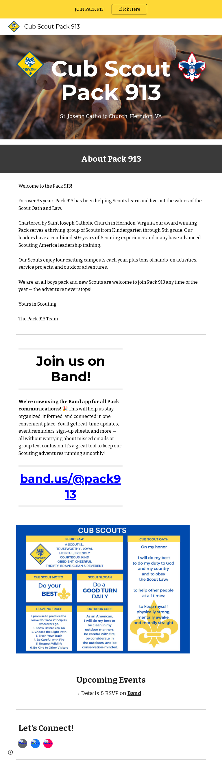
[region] (111, 9)
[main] (111, 87)
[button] (10, 752)
